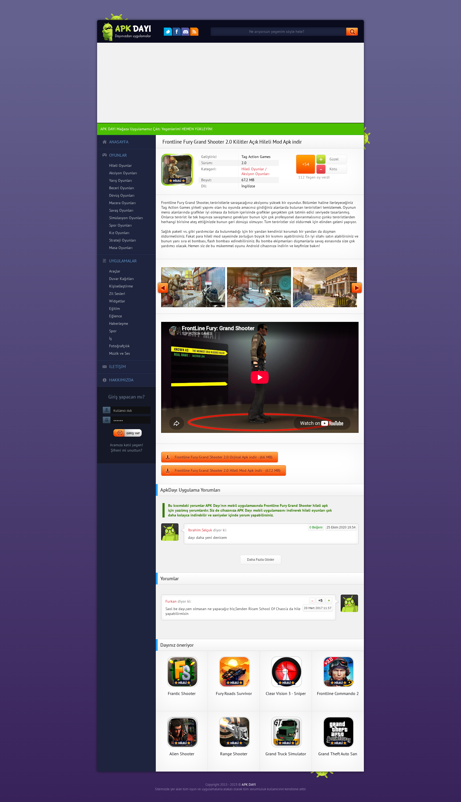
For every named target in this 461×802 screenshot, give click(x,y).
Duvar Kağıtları (121, 278)
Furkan (171, 601)
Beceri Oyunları (121, 187)
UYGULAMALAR (123, 260)
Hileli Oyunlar (120, 165)
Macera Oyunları (122, 202)
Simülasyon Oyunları (126, 217)
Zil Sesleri (117, 293)
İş (110, 338)
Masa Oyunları (121, 247)
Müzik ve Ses (119, 353)
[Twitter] (168, 31)
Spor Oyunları (120, 225)
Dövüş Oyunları (121, 195)
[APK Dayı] (125, 31)
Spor (113, 331)
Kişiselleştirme (121, 286)
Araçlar (114, 271)
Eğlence (115, 316)
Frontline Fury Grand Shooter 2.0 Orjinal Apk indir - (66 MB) (223, 457)
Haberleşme (118, 323)
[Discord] (185, 31)
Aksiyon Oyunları (123, 173)
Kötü (328, 169)
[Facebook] (177, 31)
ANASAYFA (118, 141)
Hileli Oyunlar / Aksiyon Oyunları (255, 171)
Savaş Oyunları (121, 210)
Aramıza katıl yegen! (126, 445)
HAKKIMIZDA (121, 379)
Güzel (329, 159)
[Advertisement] (230, 82)
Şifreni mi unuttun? (126, 450)
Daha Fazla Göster (260, 560)
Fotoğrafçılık (119, 345)
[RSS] (194, 31)
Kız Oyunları (119, 232)
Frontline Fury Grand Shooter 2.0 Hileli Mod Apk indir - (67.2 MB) (227, 470)
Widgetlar (117, 301)
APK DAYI (249, 784)
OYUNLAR (118, 155)
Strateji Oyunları (122, 240)
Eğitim (114, 308)
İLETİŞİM (117, 366)
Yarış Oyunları (120, 180)
